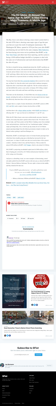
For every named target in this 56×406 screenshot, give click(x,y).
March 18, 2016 (40, 178)
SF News (24, 12)
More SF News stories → (14, 305)
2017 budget (27, 145)
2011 (7, 106)
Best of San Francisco (34, 382)
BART (14, 197)
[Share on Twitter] (34, 305)
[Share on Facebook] (37, 305)
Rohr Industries (44, 50)
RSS (30, 392)
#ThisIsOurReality (36, 172)
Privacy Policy (17, 403)
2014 (13, 106)
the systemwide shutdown (28, 81)
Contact (4, 397)
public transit (20, 197)
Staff (3, 390)
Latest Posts (32, 377)
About (3, 388)
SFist (4, 376)
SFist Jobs (31, 380)
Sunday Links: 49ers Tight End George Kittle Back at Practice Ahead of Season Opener (14, 295)
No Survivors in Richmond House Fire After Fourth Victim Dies (14, 288)
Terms (23, 403)
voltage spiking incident (24, 110)
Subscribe (38, 354)
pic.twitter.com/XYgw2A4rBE (28, 175)
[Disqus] (28, 252)
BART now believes (41, 110)
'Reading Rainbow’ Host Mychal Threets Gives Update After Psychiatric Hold (14, 300)
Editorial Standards (6, 392)
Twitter (30, 390)
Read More (49, 365)
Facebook (31, 388)
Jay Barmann (31, 12)
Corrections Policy (6, 395)
